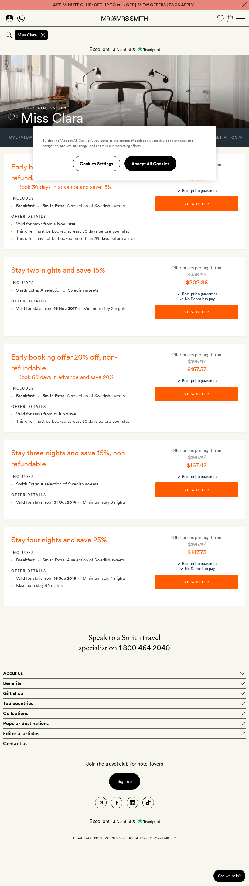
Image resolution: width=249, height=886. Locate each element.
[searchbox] (149, 35)
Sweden (58, 107)
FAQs (88, 837)
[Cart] (230, 18)
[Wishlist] (221, 18)
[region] (124, 153)
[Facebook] (116, 802)
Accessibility (165, 837)
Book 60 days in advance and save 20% (66, 377)
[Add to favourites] (11, 117)
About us (13, 673)
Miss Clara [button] (27, 35)
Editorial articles (21, 733)
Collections (15, 713)
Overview (20, 137)
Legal (78, 837)
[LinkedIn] (132, 802)
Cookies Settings (96, 163)
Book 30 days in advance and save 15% (65, 187)
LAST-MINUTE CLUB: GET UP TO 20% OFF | (122, 4)
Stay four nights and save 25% (59, 539)
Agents (111, 837)
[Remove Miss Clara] (42, 35)
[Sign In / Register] (9, 18)
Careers (126, 837)
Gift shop (13, 693)
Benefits (12, 683)
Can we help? (229, 876)
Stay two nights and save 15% (58, 270)
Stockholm (34, 107)
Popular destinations (26, 723)
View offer (196, 204)
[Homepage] (124, 18)
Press (98, 837)
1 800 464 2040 (144, 647)
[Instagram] (101, 802)
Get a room (228, 137)
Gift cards (143, 837)
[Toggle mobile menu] (240, 18)
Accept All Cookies (150, 163)
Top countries (18, 703)
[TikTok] (148, 802)
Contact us (15, 743)
